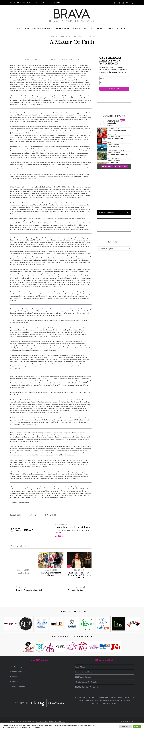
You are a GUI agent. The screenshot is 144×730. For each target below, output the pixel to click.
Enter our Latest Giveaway (84, 672)
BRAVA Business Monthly (21, 2)
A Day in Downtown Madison (51, 574)
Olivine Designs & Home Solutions (73, 527)
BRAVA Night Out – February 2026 (87, 687)
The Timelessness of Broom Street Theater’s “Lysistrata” (79, 575)
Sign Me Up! (114, 89)
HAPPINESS (23, 573)
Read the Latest (16, 672)
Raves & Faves (54, 2)
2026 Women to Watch (83, 677)
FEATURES (75, 36)
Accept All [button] (137, 726)
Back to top (125, 722)
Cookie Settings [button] (125, 726)
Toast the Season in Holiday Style (29, 588)
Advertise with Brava (18, 687)
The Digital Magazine (18, 667)
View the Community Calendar (86, 682)
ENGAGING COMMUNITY (59, 36)
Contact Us (14, 682)
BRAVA (28, 530)
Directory (40, 2)
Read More (59, 536)
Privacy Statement (57, 722)
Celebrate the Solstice (77, 588)
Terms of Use (42, 722)
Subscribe (14, 677)
